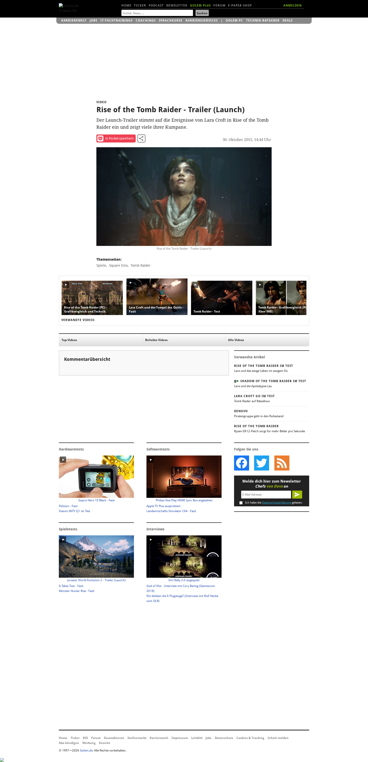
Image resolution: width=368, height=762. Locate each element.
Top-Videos (69, 340)
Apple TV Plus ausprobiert (163, 506)
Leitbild (196, 738)
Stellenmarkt (136, 738)
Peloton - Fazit (68, 506)
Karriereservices (202, 20)
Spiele (101, 265)
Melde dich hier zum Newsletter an (271, 484)
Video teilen (141, 138)
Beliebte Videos (156, 340)
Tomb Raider (141, 265)
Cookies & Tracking (250, 738)
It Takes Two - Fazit (71, 586)
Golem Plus (200, 5)
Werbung (89, 743)
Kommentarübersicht (87, 359)
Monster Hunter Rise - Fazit (76, 591)
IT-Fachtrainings (116, 20)
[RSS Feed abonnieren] (281, 463)
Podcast (156, 5)
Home (126, 5)
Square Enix (118, 265)
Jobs (93, 20)
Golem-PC (234, 20)
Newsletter (177, 5)
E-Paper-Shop (240, 5)
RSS (85, 738)
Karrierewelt (74, 20)
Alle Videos (236, 340)
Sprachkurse (170, 20)
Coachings (146, 20)
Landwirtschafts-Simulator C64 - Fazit (171, 511)
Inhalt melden (278, 738)
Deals (288, 20)
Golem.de (86, 750)
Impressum (179, 738)
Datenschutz (224, 738)
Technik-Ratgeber (263, 20)
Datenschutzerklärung (276, 502)
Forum (219, 5)
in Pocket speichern (119, 138)
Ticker (140, 5)
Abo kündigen (69, 743)
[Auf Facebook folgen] (241, 463)
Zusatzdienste (114, 738)
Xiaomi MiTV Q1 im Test (74, 511)
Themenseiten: (109, 259)
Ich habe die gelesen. (273, 502)
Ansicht (104, 743)
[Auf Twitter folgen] (261, 463)
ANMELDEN (292, 5)
